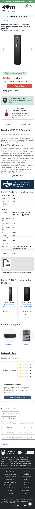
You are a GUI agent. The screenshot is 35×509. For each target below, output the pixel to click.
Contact (26, 485)
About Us (26, 479)
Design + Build (10, 471)
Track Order (10, 487)
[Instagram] (21, 505)
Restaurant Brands (10, 474)
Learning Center (26, 477)
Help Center (26, 471)
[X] (15, 505)
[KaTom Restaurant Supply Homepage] (8, 6)
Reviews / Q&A (25, 124)
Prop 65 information (13, 272)
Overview (8, 124)
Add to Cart (19, 86)
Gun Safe (5, 20)
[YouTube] (25, 505)
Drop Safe (25, 344)
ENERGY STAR (10, 479)
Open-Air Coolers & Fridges (10, 413)
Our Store (26, 487)
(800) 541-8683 (18, 113)
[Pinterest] (18, 505)
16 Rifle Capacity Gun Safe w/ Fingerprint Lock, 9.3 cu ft (26, 306)
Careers (26, 482)
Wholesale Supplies (10, 477)
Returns (10, 490)
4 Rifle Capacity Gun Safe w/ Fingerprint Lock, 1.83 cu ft (9, 306)
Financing (10, 493)
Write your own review (17, 397)
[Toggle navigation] (3, 11)
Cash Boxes (9, 344)
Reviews (26, 493)
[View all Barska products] (17, 175)
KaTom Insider (26, 490)
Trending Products (9, 485)
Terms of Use (12, 502)
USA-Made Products (10, 482)
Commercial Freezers (8, 418)
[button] (26, 7)
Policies (26, 474)
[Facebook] (11, 505)
